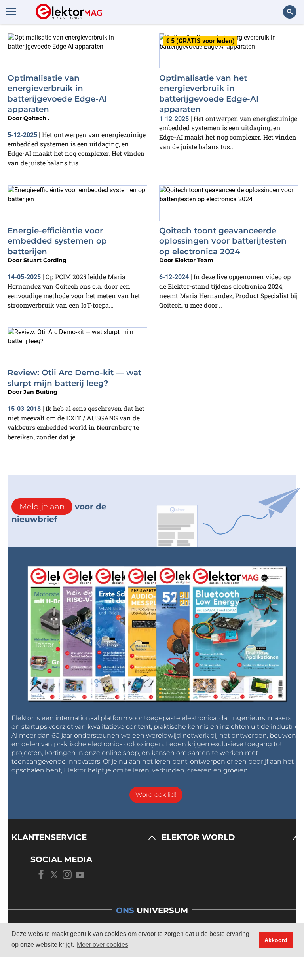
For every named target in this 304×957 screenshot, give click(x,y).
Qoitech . (36, 118)
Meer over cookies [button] (102, 944)
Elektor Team (194, 260)
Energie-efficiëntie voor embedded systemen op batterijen (57, 241)
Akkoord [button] (275, 940)
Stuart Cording (44, 260)
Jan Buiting (40, 391)
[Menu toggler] (11, 11)
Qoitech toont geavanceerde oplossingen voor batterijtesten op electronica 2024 (223, 241)
